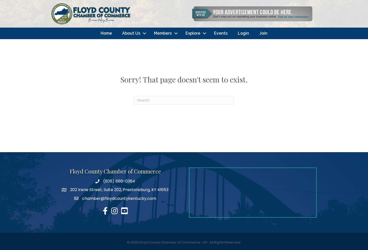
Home (106, 33)
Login (243, 33)
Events (221, 33)
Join (263, 33)
